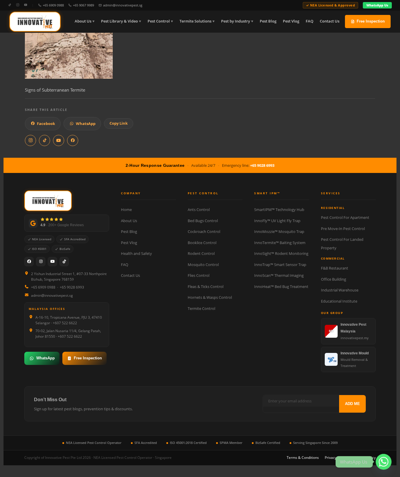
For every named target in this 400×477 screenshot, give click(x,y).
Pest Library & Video (119, 21)
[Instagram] (17, 5)
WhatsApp (85, 123)
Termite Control (201, 308)
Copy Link (119, 123)
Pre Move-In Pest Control (343, 228)
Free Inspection (371, 21)
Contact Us (329, 21)
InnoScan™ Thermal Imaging (279, 275)
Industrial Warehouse (339, 290)
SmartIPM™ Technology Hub (279, 209)
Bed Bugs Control (203, 220)
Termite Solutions (195, 21)
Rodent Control (201, 253)
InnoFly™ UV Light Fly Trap (277, 220)
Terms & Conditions (303, 457)
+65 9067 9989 (83, 5)
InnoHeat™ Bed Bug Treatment (281, 286)
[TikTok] (9, 5)
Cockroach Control (204, 231)
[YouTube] (25, 5)
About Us (83, 21)
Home (126, 209)
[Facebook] (29, 261)
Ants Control (199, 209)
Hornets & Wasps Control (210, 297)
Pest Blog (268, 21)
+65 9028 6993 (262, 165)
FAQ (309, 21)
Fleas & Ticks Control (205, 286)
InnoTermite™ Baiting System (279, 242)
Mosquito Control (203, 264)
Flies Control (198, 275)
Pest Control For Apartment (345, 217)
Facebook (46, 123)
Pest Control (159, 21)
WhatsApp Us (377, 5)
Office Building (333, 279)
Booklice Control (202, 242)
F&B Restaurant (334, 268)
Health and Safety (136, 253)
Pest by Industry (235, 21)
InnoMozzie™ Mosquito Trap (279, 231)
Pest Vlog (291, 21)
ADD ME (352, 403)
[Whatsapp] (384, 462)
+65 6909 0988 (53, 5)
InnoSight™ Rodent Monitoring (281, 253)
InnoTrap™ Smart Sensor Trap (280, 264)
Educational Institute (339, 301)
